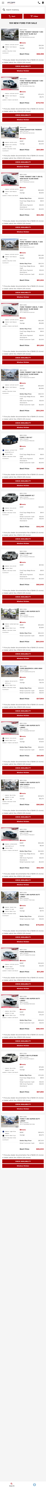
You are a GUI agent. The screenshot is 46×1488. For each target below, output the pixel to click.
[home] (11, 3)
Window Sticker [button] (23, 71)
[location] (43, 2)
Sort (13, 16)
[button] (23, 66)
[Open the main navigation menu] (3, 3)
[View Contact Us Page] (39, 2)
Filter (36, 16)
